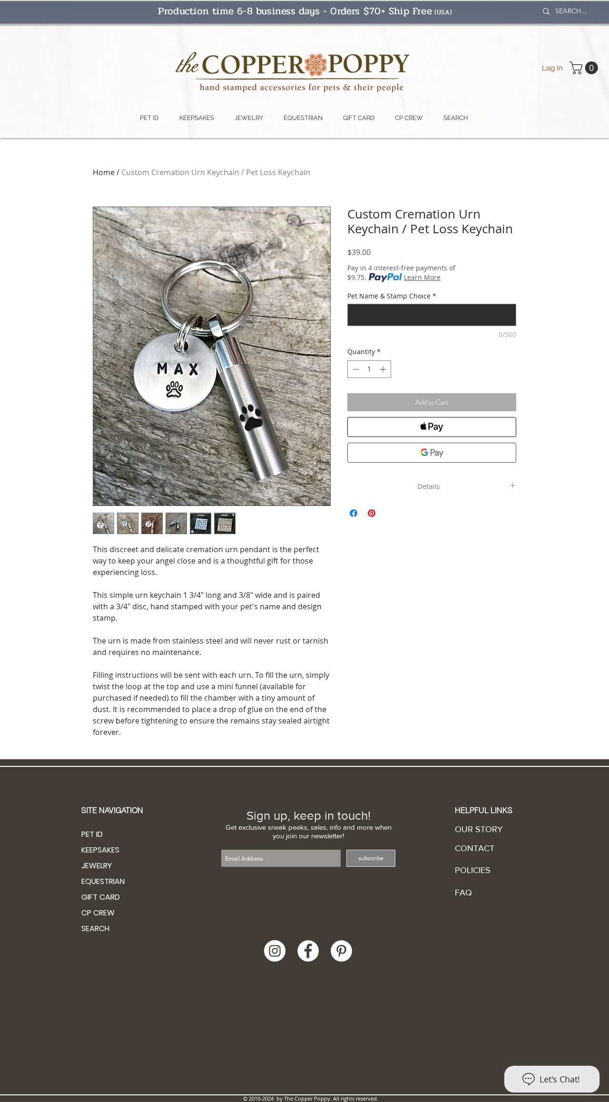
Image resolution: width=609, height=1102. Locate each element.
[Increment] (384, 369)
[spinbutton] (369, 369)
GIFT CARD (100, 897)
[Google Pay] (431, 453)
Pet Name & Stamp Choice (391, 296)
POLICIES (473, 870)
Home (104, 172)
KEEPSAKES (100, 849)
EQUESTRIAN (103, 881)
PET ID (92, 834)
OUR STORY (478, 829)
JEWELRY (96, 865)
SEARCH (95, 928)
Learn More (422, 277)
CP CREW (98, 912)
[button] (585, 67)
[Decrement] (355, 369)
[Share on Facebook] (353, 513)
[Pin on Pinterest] (371, 513)
